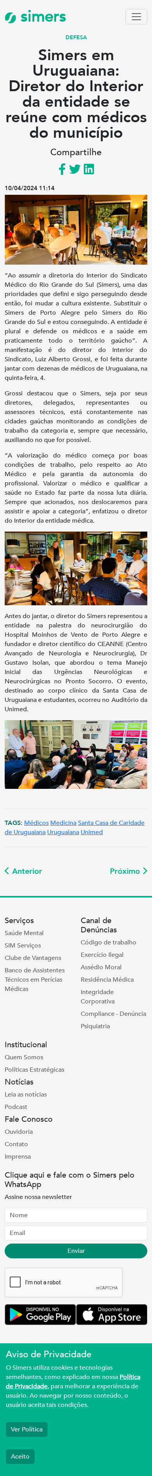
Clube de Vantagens (33, 958)
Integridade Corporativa (98, 997)
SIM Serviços (23, 945)
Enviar (76, 1251)
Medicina (63, 823)
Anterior (26, 871)
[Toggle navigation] (136, 16)
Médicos (36, 823)
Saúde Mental (24, 933)
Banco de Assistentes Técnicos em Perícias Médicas (35, 979)
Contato (16, 1144)
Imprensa (18, 1156)
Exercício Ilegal (102, 955)
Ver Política (26, 1429)
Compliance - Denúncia (113, 1014)
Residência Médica (107, 979)
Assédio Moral (101, 967)
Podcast (16, 1107)
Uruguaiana (63, 832)
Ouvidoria (19, 1132)
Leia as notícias (26, 1094)
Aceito (20, 1456)
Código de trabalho (108, 942)
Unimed (92, 832)
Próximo (126, 871)
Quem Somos (24, 1057)
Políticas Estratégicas (34, 1069)
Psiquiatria (95, 1026)
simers (41, 16)
